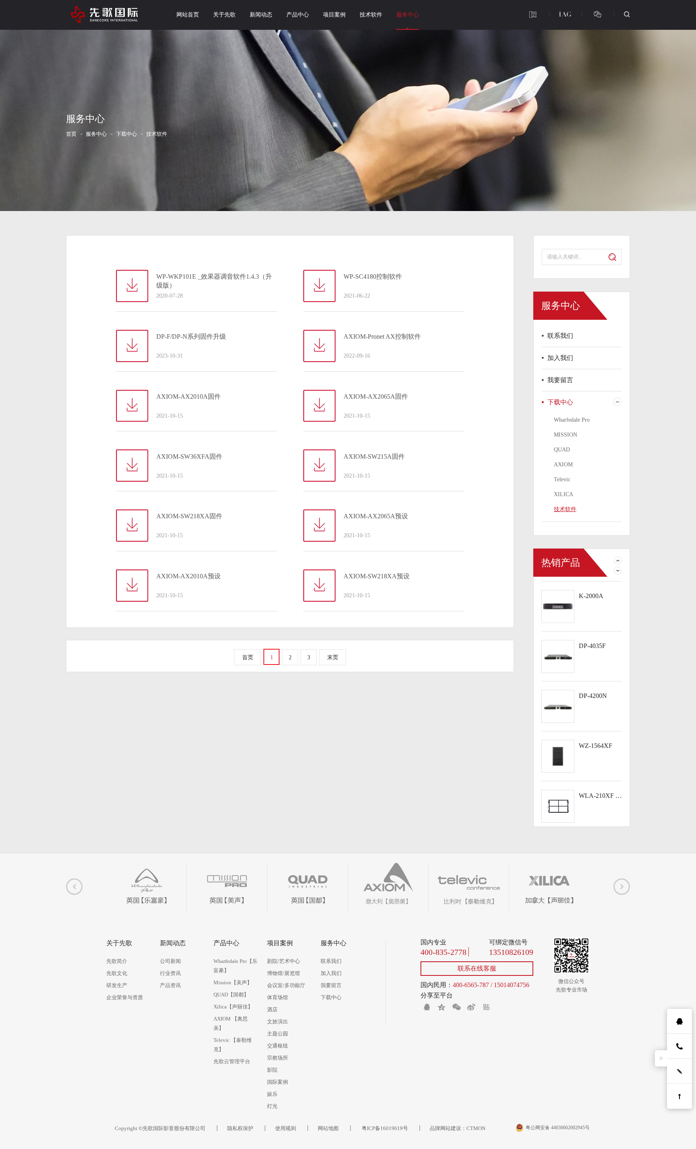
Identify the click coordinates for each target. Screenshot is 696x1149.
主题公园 (277, 1034)
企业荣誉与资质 (124, 997)
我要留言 (560, 380)
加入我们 (560, 357)
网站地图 (328, 1128)
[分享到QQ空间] (441, 1007)
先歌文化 (116, 973)
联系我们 (560, 335)
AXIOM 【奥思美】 (230, 1023)
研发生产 (116, 985)
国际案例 (277, 1082)
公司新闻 (170, 961)
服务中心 (407, 15)
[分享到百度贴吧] (486, 1007)
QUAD (562, 450)
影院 (272, 1070)
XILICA (563, 494)
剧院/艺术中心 (283, 961)
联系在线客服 (477, 968)
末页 (332, 657)
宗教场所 (277, 1058)
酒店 (272, 1009)
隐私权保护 (240, 1128)
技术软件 (371, 15)
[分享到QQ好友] (426, 1007)
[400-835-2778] (533, 14)
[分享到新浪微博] (471, 1007)
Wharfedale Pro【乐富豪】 (235, 965)
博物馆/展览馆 (283, 973)
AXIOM (563, 465)
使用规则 (285, 1128)
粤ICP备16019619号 (384, 1128)
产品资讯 (170, 985)
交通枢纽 (277, 1046)
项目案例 (334, 15)
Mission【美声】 (232, 982)
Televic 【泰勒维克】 (232, 1044)
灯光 (272, 1106)
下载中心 (126, 134)
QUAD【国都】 (231, 995)
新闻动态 (261, 15)
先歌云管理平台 (231, 1061)
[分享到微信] (456, 1007)
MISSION (565, 435)
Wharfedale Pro (572, 420)
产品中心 (297, 15)
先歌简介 (116, 961)
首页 (71, 134)
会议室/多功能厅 (286, 985)
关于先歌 (224, 15)
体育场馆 (277, 997)
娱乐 (272, 1094)
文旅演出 (277, 1022)
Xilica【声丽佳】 (233, 1007)
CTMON (475, 1128)
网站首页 (187, 15)
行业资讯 (170, 973)
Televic (562, 479)
